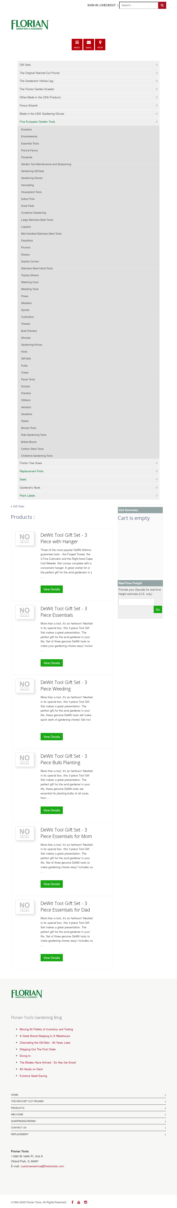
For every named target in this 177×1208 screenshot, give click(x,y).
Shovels (26, 337)
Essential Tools (30, 143)
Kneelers (26, 129)
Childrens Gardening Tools (37, 455)
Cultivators (27, 316)
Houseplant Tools (31, 192)
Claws (24, 372)
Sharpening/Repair (23, 1121)
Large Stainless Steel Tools (37, 219)
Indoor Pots (28, 199)
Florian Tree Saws (31, 463)
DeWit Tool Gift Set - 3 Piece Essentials (64, 611)
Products (17, 1107)
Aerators (26, 407)
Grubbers (26, 414)
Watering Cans (30, 282)
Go (158, 609)
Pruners (25, 247)
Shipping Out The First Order (38, 1049)
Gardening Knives (31, 344)
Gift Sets (25, 65)
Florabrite (26, 157)
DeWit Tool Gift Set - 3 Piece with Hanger (64, 538)
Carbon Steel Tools (32, 448)
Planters (26, 393)
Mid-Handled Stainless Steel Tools (41, 233)
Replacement (19, 1134)
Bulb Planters (29, 331)
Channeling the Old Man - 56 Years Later (45, 1042)
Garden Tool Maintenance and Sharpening (46, 164)
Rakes (25, 421)
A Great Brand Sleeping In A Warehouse (45, 1036)
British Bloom (29, 442)
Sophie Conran (30, 261)
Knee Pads (27, 205)
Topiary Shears (30, 275)
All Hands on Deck (31, 1069)
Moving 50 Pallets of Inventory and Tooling (46, 1029)
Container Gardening (33, 212)
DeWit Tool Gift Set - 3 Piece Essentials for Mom (66, 832)
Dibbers (25, 400)
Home (14, 1094)
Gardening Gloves (32, 178)
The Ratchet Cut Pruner (27, 1101)
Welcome (17, 1114)
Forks (24, 365)
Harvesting (27, 185)
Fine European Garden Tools (37, 121)
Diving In (25, 1056)
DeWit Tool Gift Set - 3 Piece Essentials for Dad (65, 906)
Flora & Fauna (29, 150)
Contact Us (18, 1127)
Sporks (25, 310)
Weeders (26, 303)
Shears (25, 254)
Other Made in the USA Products (40, 97)
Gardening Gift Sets (32, 171)
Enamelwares (29, 136)
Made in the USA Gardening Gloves (42, 113)
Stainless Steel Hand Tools (37, 268)
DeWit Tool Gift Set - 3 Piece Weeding (64, 685)
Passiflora (27, 240)
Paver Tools (28, 379)
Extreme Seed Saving (33, 1076)
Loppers (26, 226)
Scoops (25, 386)
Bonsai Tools (28, 428)
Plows (24, 296)
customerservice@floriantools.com (42, 1166)
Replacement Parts (32, 471)
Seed (23, 479)
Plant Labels (27, 495)
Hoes (24, 351)
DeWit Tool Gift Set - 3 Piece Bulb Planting (64, 759)
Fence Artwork (29, 105)
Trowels (25, 323)
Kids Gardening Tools (33, 434)
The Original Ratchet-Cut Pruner (40, 73)
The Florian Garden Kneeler (37, 89)
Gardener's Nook (30, 487)
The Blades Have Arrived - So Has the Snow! (48, 1062)
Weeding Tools (30, 289)
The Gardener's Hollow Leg (36, 81)
